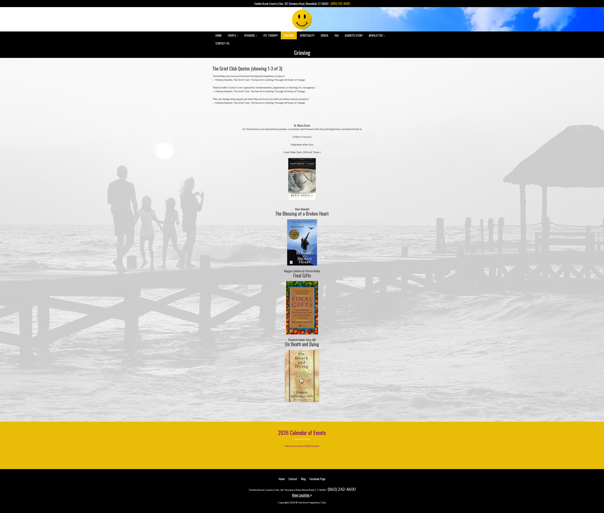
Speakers (250, 35)
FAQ (336, 35)
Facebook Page (317, 479)
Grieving (289, 35)
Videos (324, 35)
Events (232, 35)
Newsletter (376, 35)
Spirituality (307, 35)
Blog (303, 479)
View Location (301, 494)
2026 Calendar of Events (302, 432)
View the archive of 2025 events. (302, 445)
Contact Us (222, 43)
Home (218, 35)
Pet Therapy (270, 35)
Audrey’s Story (354, 35)
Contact (292, 479)
